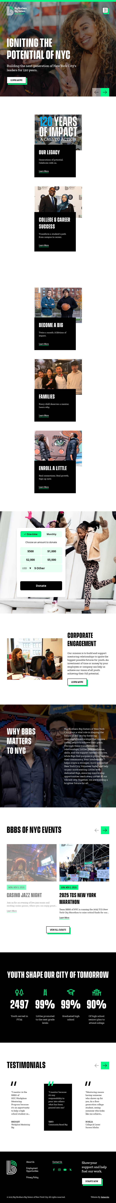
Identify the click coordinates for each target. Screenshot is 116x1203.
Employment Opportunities (32, 1169)
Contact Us (57, 1162)
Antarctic (105, 1197)
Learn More (12, 911)
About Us (30, 1162)
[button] (105, 10)
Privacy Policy (32, 1177)
